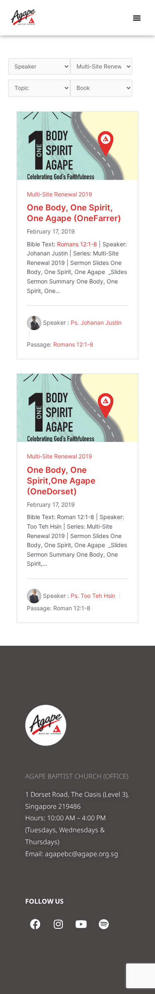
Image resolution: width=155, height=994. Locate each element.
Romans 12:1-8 (77, 244)
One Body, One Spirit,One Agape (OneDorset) (61, 480)
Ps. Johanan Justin (96, 322)
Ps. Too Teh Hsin (93, 595)
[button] (137, 18)
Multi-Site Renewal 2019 (59, 194)
